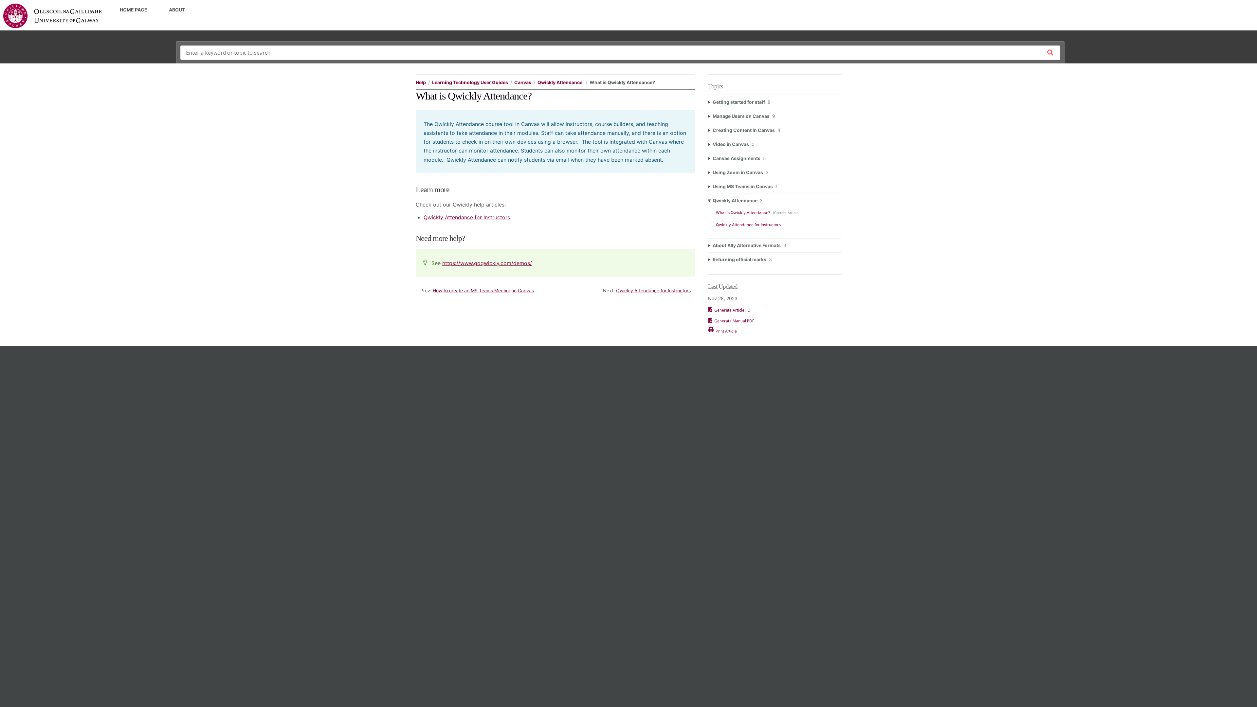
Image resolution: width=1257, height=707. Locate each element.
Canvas (522, 82)
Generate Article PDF (733, 310)
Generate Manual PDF (734, 321)
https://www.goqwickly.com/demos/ (487, 263)
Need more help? (440, 238)
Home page (133, 9)
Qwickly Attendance (560, 82)
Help (421, 82)
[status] (555, 141)
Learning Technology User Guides (470, 82)
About (177, 9)
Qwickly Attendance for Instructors (467, 217)
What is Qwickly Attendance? (743, 212)
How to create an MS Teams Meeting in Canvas (483, 290)
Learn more (432, 189)
